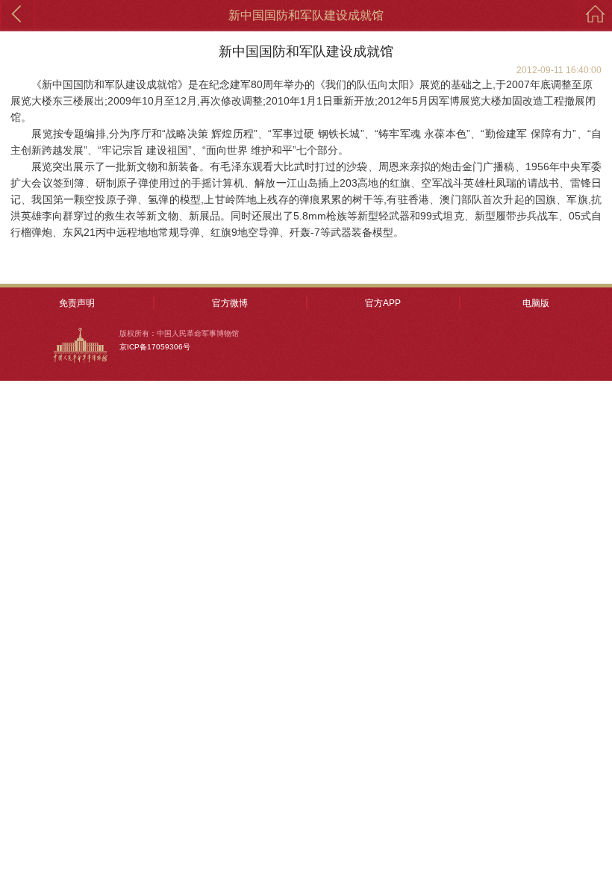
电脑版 (535, 303)
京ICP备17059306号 (154, 347)
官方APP (383, 303)
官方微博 (230, 303)
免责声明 (77, 303)
